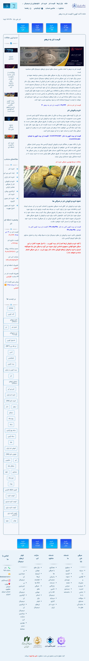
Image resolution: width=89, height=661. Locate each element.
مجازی (15, 472)
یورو (7, 521)
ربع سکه (11, 419)
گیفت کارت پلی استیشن (12, 514)
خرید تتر (11, 169)
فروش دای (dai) (11, 454)
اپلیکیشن (11, 358)
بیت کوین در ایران (11, 370)
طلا (11, 442)
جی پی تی (11, 389)
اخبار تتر (14, 327)
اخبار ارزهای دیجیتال (13, 321)
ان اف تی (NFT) (11, 346)
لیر (16, 460)
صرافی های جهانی (37, 589)
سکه (11, 424)
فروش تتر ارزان (11, 448)
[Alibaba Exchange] (79, 6)
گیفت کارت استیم (11, 502)
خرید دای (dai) (11, 401)
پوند (11, 484)
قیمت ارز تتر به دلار (74, 105)
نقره (6, 472)
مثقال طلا (11, 466)
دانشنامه (67, 592)
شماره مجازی (11, 57)
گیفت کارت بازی (11, 508)
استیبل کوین (11, 340)
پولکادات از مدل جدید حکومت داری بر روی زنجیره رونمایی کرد (11, 79)
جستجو (67, 589)
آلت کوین (77, 14)
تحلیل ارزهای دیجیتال (13, 382)
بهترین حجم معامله (22, 626)
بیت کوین (11, 364)
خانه (84, 14)
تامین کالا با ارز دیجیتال (52, 592)
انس (11, 352)
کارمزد (68, 574)
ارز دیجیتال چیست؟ (13, 334)
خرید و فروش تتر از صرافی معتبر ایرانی (10, 184)
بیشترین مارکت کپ (22, 616)
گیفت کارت (11, 496)
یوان (14, 521)
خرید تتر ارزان (10, 177)
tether (11, 308)
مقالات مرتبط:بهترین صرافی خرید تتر (68, 162)
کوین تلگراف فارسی (11, 490)
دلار (7, 407)
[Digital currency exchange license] (44, 643)
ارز (6, 327)
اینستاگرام (5, 580)
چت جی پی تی (9, 173)
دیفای (11, 413)
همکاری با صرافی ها (52, 570)
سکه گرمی (11, 436)
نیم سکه (11, 478)
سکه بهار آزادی (11, 430)
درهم (14, 407)
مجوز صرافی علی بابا (11, 127)
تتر (11, 376)
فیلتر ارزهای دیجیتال (37, 604)
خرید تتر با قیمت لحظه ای (11, 145)
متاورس (8, 460)
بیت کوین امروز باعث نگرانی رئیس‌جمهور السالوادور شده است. (10, 106)
